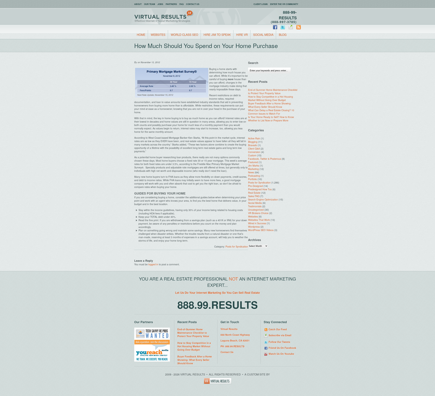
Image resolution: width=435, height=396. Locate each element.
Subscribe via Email (279, 335)
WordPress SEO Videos (261, 230)
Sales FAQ (253, 196)
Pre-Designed (255, 186)
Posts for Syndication (236, 246)
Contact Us (192, 4)
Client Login (261, 4)
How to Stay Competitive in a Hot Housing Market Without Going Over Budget (270, 98)
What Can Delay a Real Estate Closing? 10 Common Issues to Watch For (271, 111)
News (251, 172)
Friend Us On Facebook (282, 347)
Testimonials (255, 206)
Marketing (253, 169)
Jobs (160, 4)
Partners (171, 4)
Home (141, 34)
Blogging (252, 141)
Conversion (254, 152)
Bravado (252, 145)
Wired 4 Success (257, 223)
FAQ (181, 4)
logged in (153, 264)
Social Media (263, 34)
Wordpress (254, 226)
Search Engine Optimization (263, 199)
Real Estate (254, 192)
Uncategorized (256, 209)
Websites (158, 34)
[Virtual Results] (218, 383)
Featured (253, 162)
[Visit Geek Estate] (152, 343)
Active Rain (254, 138)
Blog (282, 34)
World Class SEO (184, 34)
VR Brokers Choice (258, 213)
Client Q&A (254, 148)
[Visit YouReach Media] (152, 360)
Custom (252, 155)
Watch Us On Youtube (281, 353)
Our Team (149, 4)
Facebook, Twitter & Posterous (264, 158)
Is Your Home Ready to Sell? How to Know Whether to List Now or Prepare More (271, 118)
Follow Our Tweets (279, 342)
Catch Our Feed (277, 329)
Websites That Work (259, 220)
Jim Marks (253, 165)
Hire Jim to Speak (217, 34)
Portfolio (252, 179)
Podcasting (254, 175)
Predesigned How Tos (260, 189)
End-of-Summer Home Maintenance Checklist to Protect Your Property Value (272, 91)
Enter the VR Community (284, 4)
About (138, 4)
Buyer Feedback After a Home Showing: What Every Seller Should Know (269, 105)
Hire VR (242, 34)
